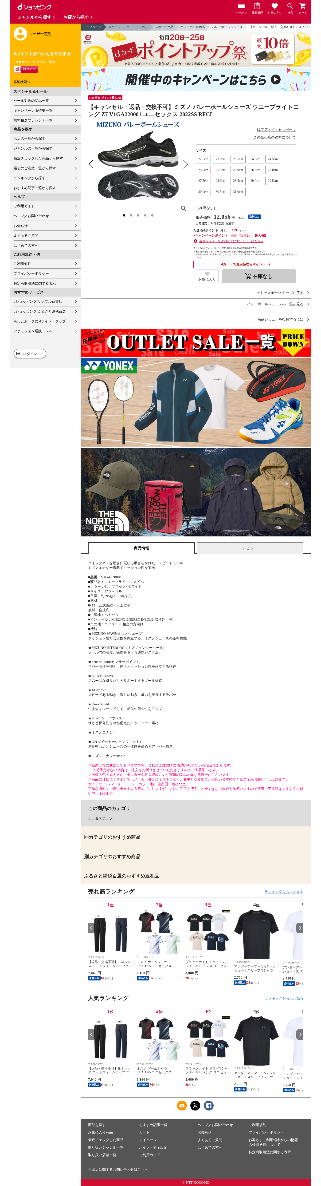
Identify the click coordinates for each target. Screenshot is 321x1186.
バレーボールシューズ (227, 27)
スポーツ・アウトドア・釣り (128, 27)
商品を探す (97, 1125)
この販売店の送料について (275, 137)
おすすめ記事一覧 (153, 1125)
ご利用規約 (22, 264)
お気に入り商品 (100, 1132)
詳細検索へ (22, 82)
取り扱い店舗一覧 (102, 1155)
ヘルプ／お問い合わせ (31, 216)
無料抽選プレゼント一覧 (33, 120)
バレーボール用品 (192, 27)
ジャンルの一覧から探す (33, 148)
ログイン (30, 354)
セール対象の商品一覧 (31, 101)
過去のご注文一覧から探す (35, 168)
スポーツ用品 (164, 27)
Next (299, 928)
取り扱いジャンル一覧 (105, 1147)
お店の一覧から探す (29, 138)
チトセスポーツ (100, 818)
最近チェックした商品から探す (38, 158)
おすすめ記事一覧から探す (35, 188)
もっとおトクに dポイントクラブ (40, 321)
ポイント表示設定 (153, 1147)
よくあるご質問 (26, 236)
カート (144, 1132)
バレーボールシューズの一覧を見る (275, 304)
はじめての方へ (26, 245)
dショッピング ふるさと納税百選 (40, 311)
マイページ (148, 1140)
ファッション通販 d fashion (35, 331)
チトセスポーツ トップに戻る (280, 293)
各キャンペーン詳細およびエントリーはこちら (231, 241)
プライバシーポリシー (31, 273)
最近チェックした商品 (105, 1140)
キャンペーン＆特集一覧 (33, 110)
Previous (91, 928)
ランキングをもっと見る (284, 892)
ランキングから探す (29, 178)
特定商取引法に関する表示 (35, 283)
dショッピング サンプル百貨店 (38, 301)
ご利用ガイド (24, 206)
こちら (142, 1169)
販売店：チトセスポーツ (276, 130)
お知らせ (21, 226)
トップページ (92, 27)
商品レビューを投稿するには (280, 319)
